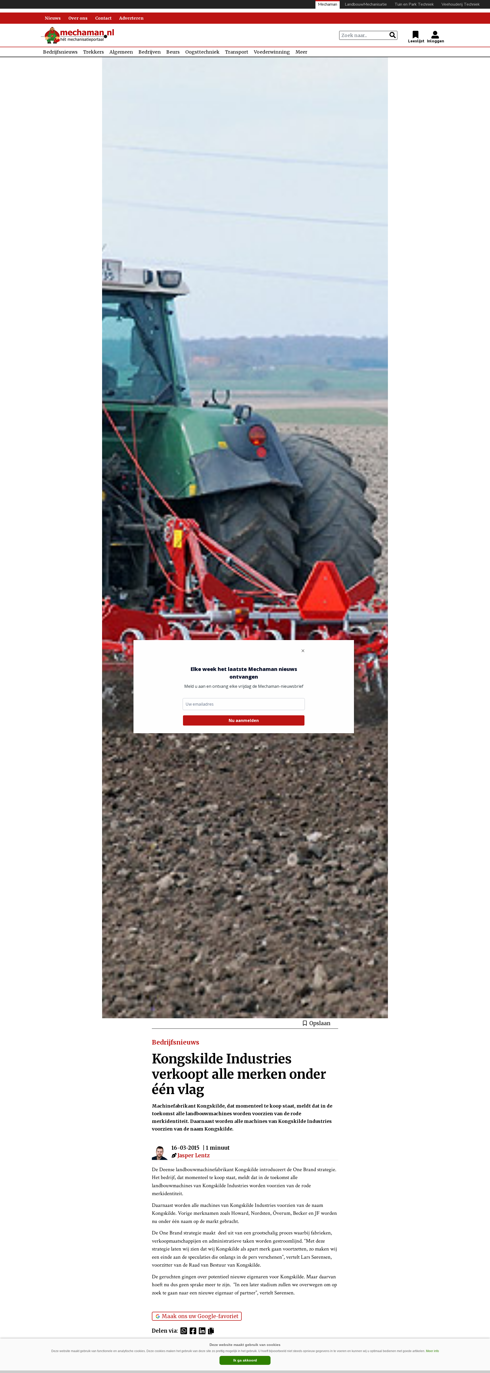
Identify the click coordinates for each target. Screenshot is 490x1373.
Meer (301, 52)
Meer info (432, 1351)
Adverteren (131, 18)
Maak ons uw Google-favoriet (200, 1316)
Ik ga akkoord (245, 1360)
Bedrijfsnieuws (60, 52)
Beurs (173, 52)
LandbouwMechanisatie (366, 4)
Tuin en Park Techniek (414, 4)
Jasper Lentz (193, 1155)
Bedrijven (150, 52)
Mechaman (327, 4)
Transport (236, 52)
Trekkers (93, 52)
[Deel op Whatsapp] (185, 1331)
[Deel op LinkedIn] (203, 1331)
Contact (103, 18)
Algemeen (121, 52)
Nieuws (53, 18)
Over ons (78, 18)
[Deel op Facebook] (194, 1331)
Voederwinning (272, 52)
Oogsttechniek (202, 52)
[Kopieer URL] (212, 1330)
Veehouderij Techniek (461, 4)
